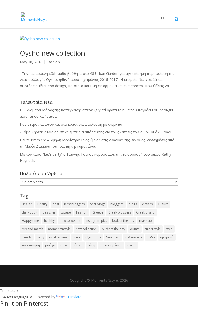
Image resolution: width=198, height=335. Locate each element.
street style (153, 229)
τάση (91, 245)
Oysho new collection (52, 53)
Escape (66, 212)
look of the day (123, 220)
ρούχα (50, 245)
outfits (134, 229)
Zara (76, 237)
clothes (147, 204)
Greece (98, 212)
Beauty (42, 204)
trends (26, 237)
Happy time (30, 220)
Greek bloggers (119, 212)
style (169, 229)
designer (49, 212)
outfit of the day (113, 229)
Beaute (27, 204)
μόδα (151, 237)
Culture (163, 204)
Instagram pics (96, 220)
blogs (133, 204)
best (56, 204)
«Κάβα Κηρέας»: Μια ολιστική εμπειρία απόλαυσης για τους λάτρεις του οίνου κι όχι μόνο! (95, 132)
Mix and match (32, 229)
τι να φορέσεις (111, 245)
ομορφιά (167, 237)
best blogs (97, 204)
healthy (49, 220)
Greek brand (145, 212)
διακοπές (113, 237)
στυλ (64, 245)
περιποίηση (31, 245)
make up (145, 220)
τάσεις (77, 245)
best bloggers (74, 204)
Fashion (53, 61)
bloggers (116, 204)
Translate (73, 296)
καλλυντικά (133, 237)
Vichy (40, 237)
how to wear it (70, 220)
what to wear (58, 237)
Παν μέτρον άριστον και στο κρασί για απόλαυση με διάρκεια (71, 124)
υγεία (131, 245)
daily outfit (29, 212)
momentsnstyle (59, 229)
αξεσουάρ (93, 237)
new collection (86, 229)
